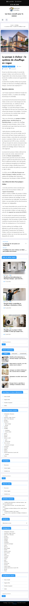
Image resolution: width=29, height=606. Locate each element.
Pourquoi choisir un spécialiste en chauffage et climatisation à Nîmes (13, 304)
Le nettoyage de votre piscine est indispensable (11, 244)
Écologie (5, 420)
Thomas (20, 66)
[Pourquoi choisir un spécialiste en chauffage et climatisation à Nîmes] (14, 294)
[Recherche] (6, 20)
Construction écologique (9, 445)
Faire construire (7, 443)
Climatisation (7, 430)
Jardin (6, 440)
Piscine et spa (7, 441)
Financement (6, 446)
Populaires (14, 353)
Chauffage (4, 66)
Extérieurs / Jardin (7, 438)
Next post (5, 247)
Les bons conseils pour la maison (14, 15)
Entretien (5, 436)
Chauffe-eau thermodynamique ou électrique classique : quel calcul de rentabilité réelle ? (13, 277)
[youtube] (18, 4)
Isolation (5, 449)
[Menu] (2, 19)
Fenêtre (6, 416)
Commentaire (23, 353)
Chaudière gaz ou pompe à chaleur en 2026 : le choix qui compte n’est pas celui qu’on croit (13, 330)
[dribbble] (14, 4)
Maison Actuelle (7, 396)
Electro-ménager (8, 424)
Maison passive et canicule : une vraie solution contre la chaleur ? (18, 364)
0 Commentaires (13, 68)
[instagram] (16, 4)
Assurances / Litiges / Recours (9, 417)
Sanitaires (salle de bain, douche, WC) (11, 452)
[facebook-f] (11, 4)
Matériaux (6, 451)
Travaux (5, 456)
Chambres (6, 427)
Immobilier (6, 448)
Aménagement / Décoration (9, 414)
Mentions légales (7, 468)
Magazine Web (7, 399)
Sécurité (6, 425)
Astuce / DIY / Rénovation (9, 419)
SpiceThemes (15, 603)
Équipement (6, 422)
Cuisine (5, 433)
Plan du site (6, 465)
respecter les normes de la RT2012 (17, 212)
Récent (5, 353)
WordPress (15, 602)
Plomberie (7, 454)
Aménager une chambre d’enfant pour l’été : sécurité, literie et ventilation (18, 370)
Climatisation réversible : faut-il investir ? (18, 377)
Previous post (5, 241)
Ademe (5, 405)
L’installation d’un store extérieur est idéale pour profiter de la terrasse (14, 250)
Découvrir (6, 435)
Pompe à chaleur (11, 66)
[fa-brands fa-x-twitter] (12, 4)
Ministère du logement (8, 402)
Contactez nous (7, 471)
